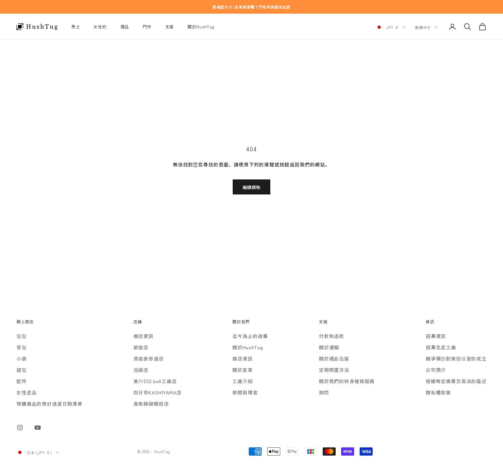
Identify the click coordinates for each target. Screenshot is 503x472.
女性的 (99, 26)
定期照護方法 (334, 369)
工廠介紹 (242, 381)
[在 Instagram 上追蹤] (19, 427)
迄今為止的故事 (250, 336)
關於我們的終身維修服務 (347, 381)
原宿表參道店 (148, 358)
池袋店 (141, 369)
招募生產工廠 (441, 347)
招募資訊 (436, 336)
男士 (75, 26)
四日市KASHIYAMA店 (157, 392)
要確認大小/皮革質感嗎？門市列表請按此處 (251, 7)
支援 (169, 26)
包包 (21, 336)
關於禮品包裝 (334, 358)
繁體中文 (423, 27)
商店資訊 (143, 336)
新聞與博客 (245, 392)
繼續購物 (251, 187)
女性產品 (26, 392)
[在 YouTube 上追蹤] (37, 427)
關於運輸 (329, 347)
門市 (147, 26)
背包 (21, 347)
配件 (21, 381)
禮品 (124, 26)
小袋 (21, 358)
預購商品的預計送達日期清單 (49, 403)
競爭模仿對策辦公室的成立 (456, 358)
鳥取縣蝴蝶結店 (151, 403)
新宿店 (141, 347)
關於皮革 (242, 369)
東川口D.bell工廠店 (155, 381)
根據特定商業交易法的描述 (456, 381)
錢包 (21, 369)
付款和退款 (331, 336)
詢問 (324, 392)
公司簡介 (436, 369)
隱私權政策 (438, 392)
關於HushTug (201, 26)
